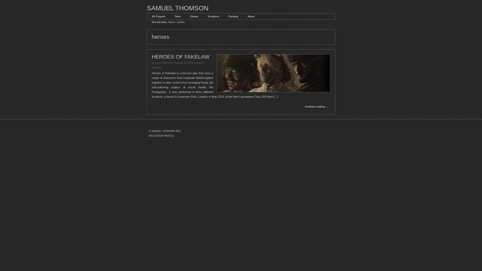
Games (194, 16)
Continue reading (316, 106)
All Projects (158, 16)
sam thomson (163, 62)
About (251, 16)
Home (171, 22)
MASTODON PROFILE (161, 135)
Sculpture (213, 16)
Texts (178, 16)
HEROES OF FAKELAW (180, 57)
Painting (233, 16)
